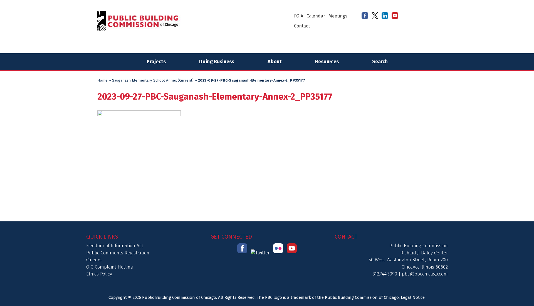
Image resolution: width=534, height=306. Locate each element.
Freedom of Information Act (114, 246)
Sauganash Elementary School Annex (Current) (153, 80)
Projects (156, 62)
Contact (302, 26)
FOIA (298, 16)
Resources (327, 62)
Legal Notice (413, 297)
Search (380, 62)
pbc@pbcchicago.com (425, 274)
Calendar (315, 16)
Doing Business (216, 62)
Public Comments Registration (117, 253)
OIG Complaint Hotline (109, 267)
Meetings (337, 16)
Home (102, 80)
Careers (94, 260)
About (275, 62)
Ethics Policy (99, 274)
